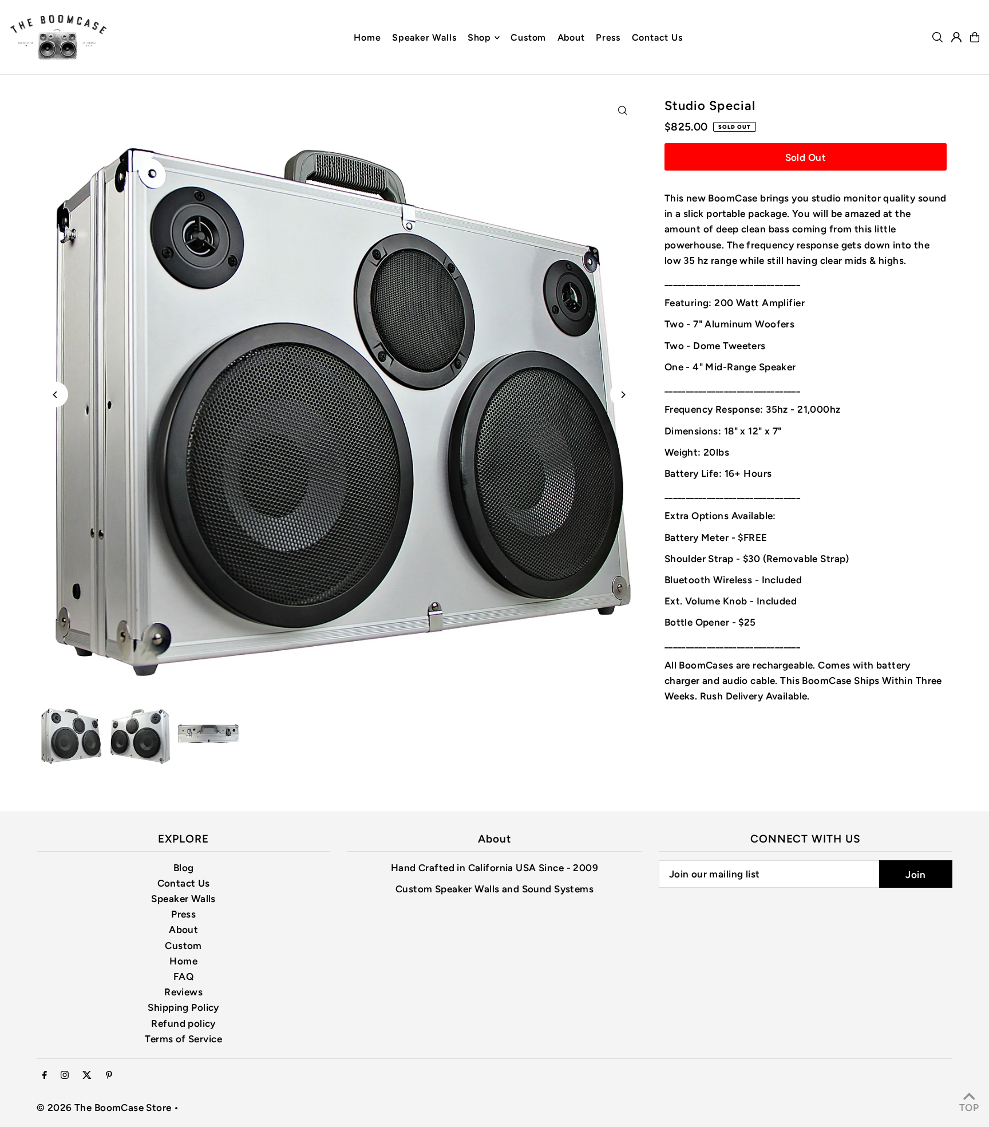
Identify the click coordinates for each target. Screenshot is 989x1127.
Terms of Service (183, 1039)
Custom (183, 945)
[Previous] (55, 395)
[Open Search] (937, 37)
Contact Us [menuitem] (657, 37)
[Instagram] (65, 1076)
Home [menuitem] (367, 37)
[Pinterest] (109, 1076)
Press (183, 914)
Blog (183, 867)
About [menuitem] (571, 37)
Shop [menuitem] (479, 37)
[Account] (956, 37)
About (183, 929)
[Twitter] (87, 1076)
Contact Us (183, 883)
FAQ (183, 976)
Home (183, 961)
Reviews (183, 992)
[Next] (623, 395)
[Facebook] (44, 1076)
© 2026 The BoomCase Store (104, 1107)
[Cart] (974, 37)
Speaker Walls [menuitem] (424, 37)
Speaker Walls (183, 898)
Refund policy (183, 1023)
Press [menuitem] (608, 37)
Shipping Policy (183, 1007)
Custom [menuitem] (528, 37)
